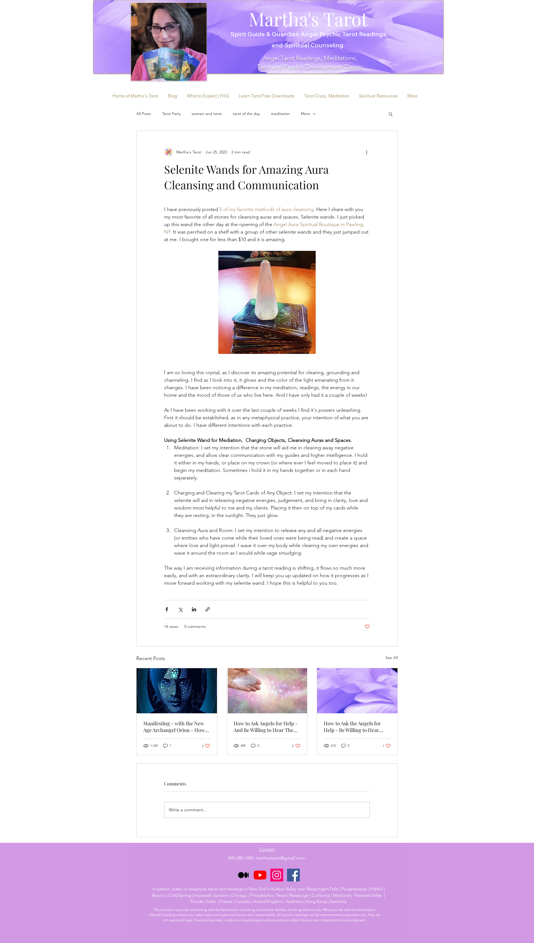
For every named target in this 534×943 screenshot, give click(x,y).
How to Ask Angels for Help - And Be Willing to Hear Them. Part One (266, 726)
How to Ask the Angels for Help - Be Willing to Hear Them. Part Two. (352, 726)
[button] (390, 114)
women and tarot (207, 113)
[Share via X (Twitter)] (180, 609)
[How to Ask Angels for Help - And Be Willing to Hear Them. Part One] (267, 690)
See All (391, 657)
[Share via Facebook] (166, 609)
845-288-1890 (242, 858)
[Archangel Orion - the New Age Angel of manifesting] (177, 690)
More (305, 113)
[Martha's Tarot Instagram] (276, 875)
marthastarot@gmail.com (280, 858)
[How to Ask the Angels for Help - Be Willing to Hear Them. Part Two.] (357, 690)
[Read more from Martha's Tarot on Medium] (243, 875)
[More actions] (366, 152)
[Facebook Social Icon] (293, 875)
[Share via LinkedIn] (194, 609)
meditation (280, 113)
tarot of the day (246, 113)
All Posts (143, 113)
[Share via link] (207, 609)
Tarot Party (171, 113)
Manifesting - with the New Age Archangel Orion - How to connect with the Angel (174, 726)
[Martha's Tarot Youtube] (260, 875)
